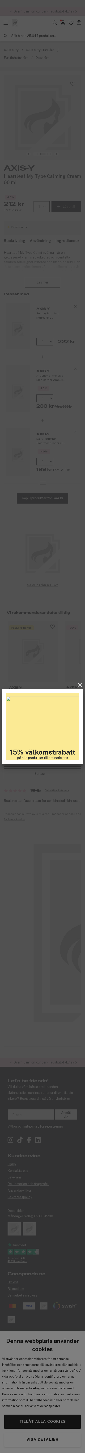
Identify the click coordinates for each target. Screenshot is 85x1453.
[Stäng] (80, 685)
